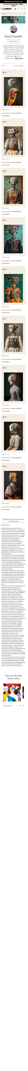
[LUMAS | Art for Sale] (7, 9)
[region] (13, 694)
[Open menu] (1, 8)
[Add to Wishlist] (20, 705)
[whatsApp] (15, 9)
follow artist (13, 41)
